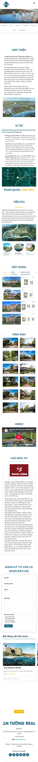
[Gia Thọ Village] (19, 620)
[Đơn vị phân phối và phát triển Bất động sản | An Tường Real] (6, 4)
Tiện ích (18, 25)
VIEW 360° (27, 189)
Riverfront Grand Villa (25, 273)
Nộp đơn (19, 711)
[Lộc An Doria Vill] (19, 617)
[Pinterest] (27, 754)
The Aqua (5, 273)
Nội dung (7, 598)
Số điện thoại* (8, 583)
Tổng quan (19, 207)
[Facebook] (10, 754)
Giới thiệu (4, 25)
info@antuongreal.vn (20, 739)
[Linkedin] (24, 754)
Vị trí (11, 25)
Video (14, 30)
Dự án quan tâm (9, 614)
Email (6, 589)
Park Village (14, 273)
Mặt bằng (25, 25)
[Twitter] (17, 754)
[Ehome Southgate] (19, 622)
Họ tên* (6, 577)
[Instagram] (13, 754)
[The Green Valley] (19, 618)
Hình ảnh (33, 25)
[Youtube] (20, 754)
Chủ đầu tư (22, 30)
